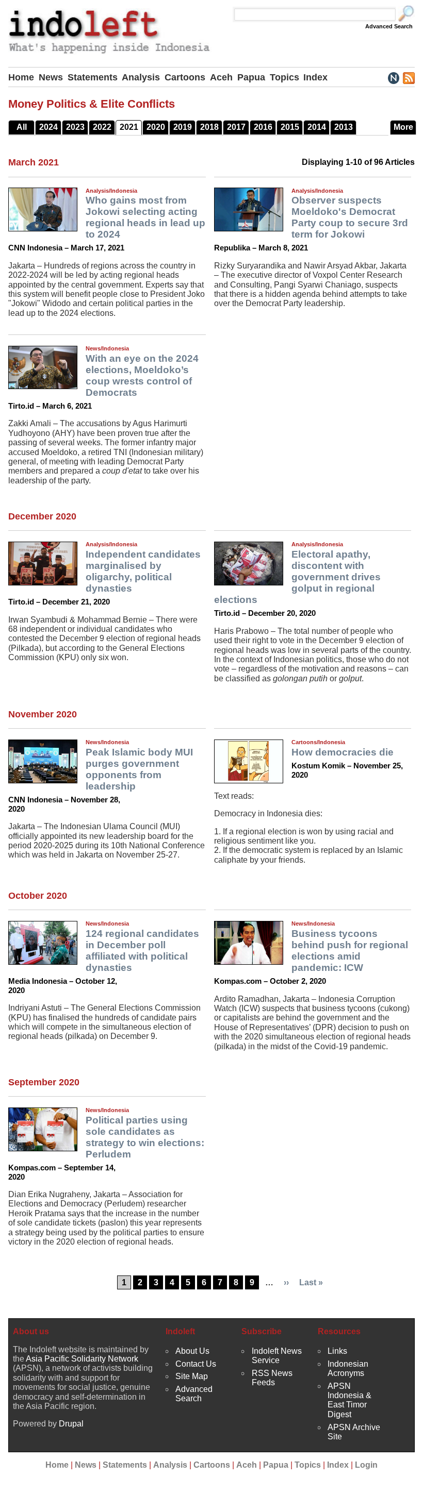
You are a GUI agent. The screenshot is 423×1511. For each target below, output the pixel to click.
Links (337, 1351)
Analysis (141, 77)
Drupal (71, 1423)
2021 (129, 127)
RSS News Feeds (272, 1378)
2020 (156, 127)
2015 (290, 127)
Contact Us (195, 1363)
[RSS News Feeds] (408, 77)
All (22, 127)
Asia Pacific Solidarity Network (82, 1358)
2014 (316, 127)
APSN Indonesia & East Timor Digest (349, 1400)
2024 (48, 127)
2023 (75, 127)
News (51, 77)
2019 (182, 127)
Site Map (191, 1376)
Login (366, 1464)
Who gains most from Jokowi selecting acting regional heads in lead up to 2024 (145, 217)
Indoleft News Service (277, 1356)
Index (315, 77)
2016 (263, 127)
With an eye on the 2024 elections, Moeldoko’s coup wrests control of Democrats (142, 375)
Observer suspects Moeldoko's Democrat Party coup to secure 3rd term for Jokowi (349, 217)
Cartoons (185, 77)
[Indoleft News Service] (393, 77)
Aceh (221, 77)
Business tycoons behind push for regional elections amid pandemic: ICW (349, 950)
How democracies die (342, 752)
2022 (102, 127)
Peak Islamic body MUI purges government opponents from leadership (139, 769)
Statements (93, 77)
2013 (343, 127)
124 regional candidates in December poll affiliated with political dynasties (142, 950)
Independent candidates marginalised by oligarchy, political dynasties (143, 571)
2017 (236, 127)
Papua (251, 77)
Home (21, 77)
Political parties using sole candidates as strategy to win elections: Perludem (145, 1137)
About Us (192, 1351)
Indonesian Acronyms (348, 1368)
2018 (209, 127)
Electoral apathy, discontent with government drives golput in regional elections (297, 577)
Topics (284, 77)
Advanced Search (389, 26)
